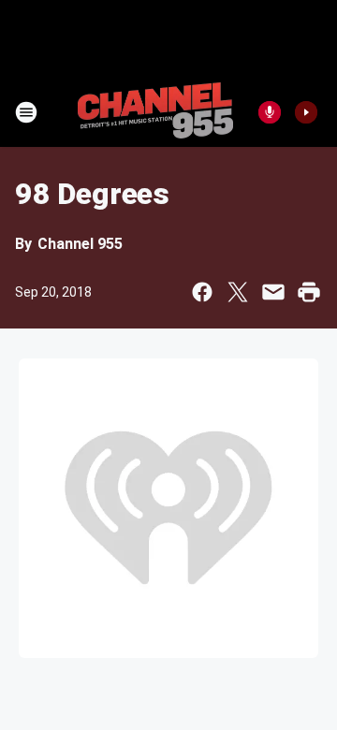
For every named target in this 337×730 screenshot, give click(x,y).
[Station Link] (155, 112)
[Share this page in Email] (273, 292)
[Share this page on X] (238, 292)
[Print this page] (309, 292)
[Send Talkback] (269, 112)
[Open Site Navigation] (26, 112)
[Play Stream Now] (306, 112)
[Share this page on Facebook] (202, 292)
